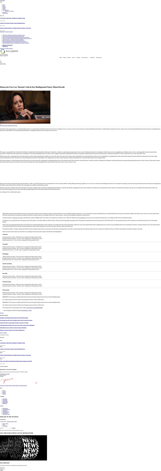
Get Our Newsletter (4, 54)
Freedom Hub (5, 13)
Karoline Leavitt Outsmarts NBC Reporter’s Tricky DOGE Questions (14, 317)
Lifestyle (4, 9)
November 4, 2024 (26, 310)
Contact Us (5, 46)
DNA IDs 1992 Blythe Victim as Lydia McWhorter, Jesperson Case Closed (16, 43)
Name (1, 467)
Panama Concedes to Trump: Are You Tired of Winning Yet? (12, 330)
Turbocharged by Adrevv (12, 421)
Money (4, 5)
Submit (13, 428)
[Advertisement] (80, 75)
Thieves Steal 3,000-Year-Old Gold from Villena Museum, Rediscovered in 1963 (17, 38)
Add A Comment (3, 332)
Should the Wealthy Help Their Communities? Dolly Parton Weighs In (15, 41)
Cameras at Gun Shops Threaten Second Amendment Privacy (12, 23)
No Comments (26, 90)
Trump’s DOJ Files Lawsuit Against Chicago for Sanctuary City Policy (14, 322)
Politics (4, 7)
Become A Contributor (9, 11)
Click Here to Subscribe (4, 374)
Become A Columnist (7, 45)
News (1, 340)
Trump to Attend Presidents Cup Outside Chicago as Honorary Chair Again (15, 28)
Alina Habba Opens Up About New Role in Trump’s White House (13, 327)
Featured (1, 312)
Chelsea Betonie (3, 90)
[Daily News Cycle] (9, 53)
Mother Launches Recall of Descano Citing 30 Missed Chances (14, 40)
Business (4, 6)
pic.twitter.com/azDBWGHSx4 (34, 307)
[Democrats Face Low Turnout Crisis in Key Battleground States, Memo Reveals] (25, 123)
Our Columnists (6, 10)
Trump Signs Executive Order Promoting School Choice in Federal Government (16, 320)
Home (4, 4)
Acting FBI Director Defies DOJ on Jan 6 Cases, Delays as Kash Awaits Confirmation (17, 325)
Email (1, 468)
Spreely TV (5, 12)
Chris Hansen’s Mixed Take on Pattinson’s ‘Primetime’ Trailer (12, 18)
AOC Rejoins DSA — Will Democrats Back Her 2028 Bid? (13, 39)
